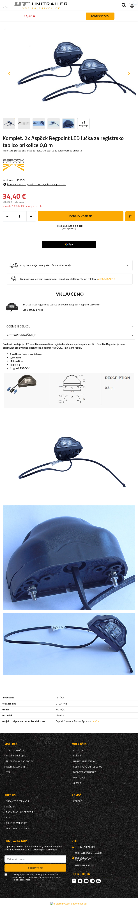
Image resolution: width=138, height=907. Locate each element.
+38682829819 (106, 279)
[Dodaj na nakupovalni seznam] (130, 216)
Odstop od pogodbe (17, 829)
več (95, 721)
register (78, 750)
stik (8, 772)
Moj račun (79, 744)
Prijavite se (35, 868)
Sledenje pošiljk (15, 756)
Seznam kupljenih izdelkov (87, 767)
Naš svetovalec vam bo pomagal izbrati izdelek (67, 279)
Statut (9, 818)
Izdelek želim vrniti (16, 767)
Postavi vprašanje (21, 335)
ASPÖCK (21, 180)
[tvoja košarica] (131, 5)
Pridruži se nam (15, 840)
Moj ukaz (10, 744)
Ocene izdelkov (18, 326)
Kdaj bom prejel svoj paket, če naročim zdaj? (45, 265)
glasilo (77, 783)
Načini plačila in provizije (19, 812)
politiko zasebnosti (17, 823)
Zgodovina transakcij (85, 772)
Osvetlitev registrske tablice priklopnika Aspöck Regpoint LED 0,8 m (61, 305)
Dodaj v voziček (80, 216)
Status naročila (15, 750)
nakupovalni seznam (84, 761)
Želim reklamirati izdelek (20, 761)
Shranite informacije (17, 801)
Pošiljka (10, 807)
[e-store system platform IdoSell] (69, 903)
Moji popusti (80, 778)
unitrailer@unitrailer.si (89, 853)
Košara (77, 756)
